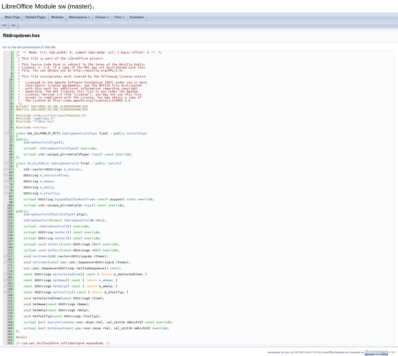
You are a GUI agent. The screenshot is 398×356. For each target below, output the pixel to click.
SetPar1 (53, 244)
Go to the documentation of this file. (29, 47)
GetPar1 (61, 232)
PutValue (54, 328)
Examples (137, 17)
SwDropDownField (65, 163)
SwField (114, 163)
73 (8, 181)
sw (4, 25)
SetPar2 (53, 250)
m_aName (46, 181)
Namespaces (78, 17)
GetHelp (59, 286)
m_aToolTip (49, 193)
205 (8, 292)
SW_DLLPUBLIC (38, 163)
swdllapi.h (44, 118)
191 (8, 280)
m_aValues (72, 169)
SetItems (40, 256)
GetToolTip (62, 292)
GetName (59, 280)
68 (8, 175)
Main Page (12, 17)
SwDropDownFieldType (79, 133)
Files (118, 17)
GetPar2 (61, 238)
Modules (57, 17)
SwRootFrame (85, 199)
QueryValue (56, 322)
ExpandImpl (64, 199)
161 (8, 256)
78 (8, 187)
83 (8, 193)
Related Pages (36, 17)
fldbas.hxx (44, 121)
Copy (95, 154)
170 (8, 262)
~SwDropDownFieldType (56, 148)
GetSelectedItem (67, 274)
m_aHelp (46, 187)
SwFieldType (137, 133)
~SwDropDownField (53, 226)
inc (13, 25)
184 (8, 274)
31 (8, 133)
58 (8, 163)
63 (8, 169)
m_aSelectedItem (54, 175)
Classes (100, 17)
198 (8, 286)
